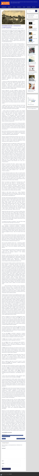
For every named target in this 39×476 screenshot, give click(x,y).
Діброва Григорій (9, 28)
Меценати (9, 7)
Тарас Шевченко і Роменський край (32, 81)
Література (19, 7)
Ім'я (3, 460)
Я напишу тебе (34, 38)
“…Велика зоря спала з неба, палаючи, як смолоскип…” (32, 62)
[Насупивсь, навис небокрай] (30, 34)
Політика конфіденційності (32, 108)
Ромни (22, 435)
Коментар (4, 448)
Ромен (16, 435)
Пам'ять (14, 435)
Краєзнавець (10, 435)
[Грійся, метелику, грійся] (30, 41)
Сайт (3, 466)
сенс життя (3, 436)
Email (3, 463)
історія (8, 435)
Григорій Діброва (4, 435)
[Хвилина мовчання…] (30, 24)
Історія (14, 7)
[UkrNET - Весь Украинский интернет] (32, 100)
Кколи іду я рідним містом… (20, 438)
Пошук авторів (31, 15)
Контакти (33, 7)
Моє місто (4, 438)
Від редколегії (4, 7)
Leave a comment (21, 28)
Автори (24, 7)
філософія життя (8, 436)
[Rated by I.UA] (29, 97)
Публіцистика (15, 28)
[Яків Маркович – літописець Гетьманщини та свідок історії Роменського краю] (30, 28)
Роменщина (19, 435)
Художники (29, 7)
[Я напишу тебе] (30, 38)
